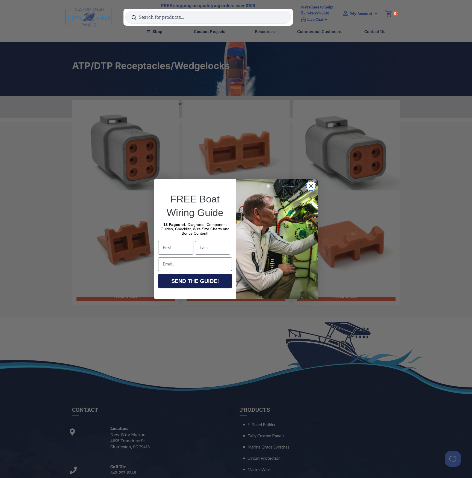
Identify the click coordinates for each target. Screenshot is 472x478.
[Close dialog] (311, 186)
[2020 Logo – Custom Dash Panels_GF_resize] (89, 9)
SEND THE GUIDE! (195, 281)
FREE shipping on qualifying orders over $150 (208, 5)
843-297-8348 (318, 13)
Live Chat (315, 19)
